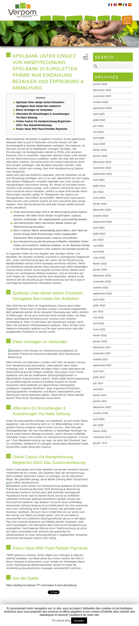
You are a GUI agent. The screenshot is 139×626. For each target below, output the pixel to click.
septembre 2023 (102, 221)
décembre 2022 (102, 275)
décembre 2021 (102, 347)
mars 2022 (99, 329)
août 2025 (99, 114)
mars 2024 (99, 197)
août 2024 (99, 179)
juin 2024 (98, 191)
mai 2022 (98, 317)
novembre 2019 (102, 437)
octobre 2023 (100, 215)
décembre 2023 (102, 209)
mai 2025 (98, 132)
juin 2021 (98, 383)
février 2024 (100, 203)
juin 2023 (98, 239)
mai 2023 (98, 245)
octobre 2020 (100, 413)
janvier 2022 (100, 341)
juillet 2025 (99, 120)
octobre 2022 (100, 287)
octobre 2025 (100, 102)
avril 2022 (98, 323)
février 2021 (100, 395)
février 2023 (100, 263)
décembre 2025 (102, 90)
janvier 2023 (100, 269)
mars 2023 (99, 257)
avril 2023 (98, 251)
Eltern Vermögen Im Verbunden (34, 109)
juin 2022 (98, 311)
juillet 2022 (99, 305)
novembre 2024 (102, 168)
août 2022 (99, 299)
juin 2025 (98, 126)
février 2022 (100, 335)
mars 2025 (99, 144)
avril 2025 (98, 138)
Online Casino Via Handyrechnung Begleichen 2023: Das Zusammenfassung (43, 123)
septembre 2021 (102, 365)
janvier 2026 (100, 84)
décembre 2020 (102, 407)
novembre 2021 (102, 353)
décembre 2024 (102, 162)
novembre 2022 (102, 281)
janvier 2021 (100, 401)
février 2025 (100, 150)
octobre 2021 (100, 359)
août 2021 (99, 371)
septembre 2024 (102, 173)
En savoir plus (61, 620)
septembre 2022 (102, 293)
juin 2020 (98, 425)
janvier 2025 (100, 156)
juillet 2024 (99, 185)
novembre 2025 (102, 96)
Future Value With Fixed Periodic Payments (42, 129)
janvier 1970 (100, 443)
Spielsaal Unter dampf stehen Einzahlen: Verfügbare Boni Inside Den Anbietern (40, 104)
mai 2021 (98, 389)
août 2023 (99, 227)
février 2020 (100, 431)
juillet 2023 (99, 233)
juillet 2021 (99, 377)
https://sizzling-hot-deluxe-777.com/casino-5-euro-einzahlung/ (41, 585)
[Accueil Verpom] (23, 19)
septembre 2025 (102, 108)
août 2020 (99, 419)
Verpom (127, 22)
